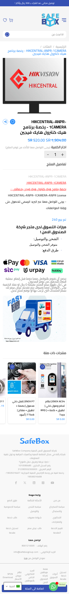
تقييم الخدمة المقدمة (57, 530)
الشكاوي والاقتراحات (57, 519)
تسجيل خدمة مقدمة (12, 530)
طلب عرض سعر (34, 528)
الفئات (47, 47)
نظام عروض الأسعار (18, 575)
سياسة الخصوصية (12, 507)
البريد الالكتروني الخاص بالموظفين (29, 575)
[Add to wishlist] (12, 121)
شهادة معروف (34, 517)
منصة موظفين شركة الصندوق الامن (44, 575)
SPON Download (8, 575)
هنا (25, 558)
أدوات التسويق (54, 575)
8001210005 (28, 545)
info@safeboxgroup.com (26, 552)
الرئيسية (61, 47)
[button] (13, 586)
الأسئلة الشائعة (34, 500)
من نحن (56, 500)
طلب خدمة (12, 517)
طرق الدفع (12, 500)
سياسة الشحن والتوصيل (34, 509)
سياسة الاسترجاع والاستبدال (57, 509)
